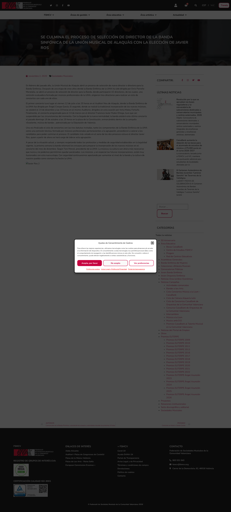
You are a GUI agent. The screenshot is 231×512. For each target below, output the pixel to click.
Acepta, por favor (90, 263)
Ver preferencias (141, 263)
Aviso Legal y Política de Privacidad (114, 269)
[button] (152, 243)
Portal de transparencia (136, 269)
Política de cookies (93, 269)
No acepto (115, 263)
